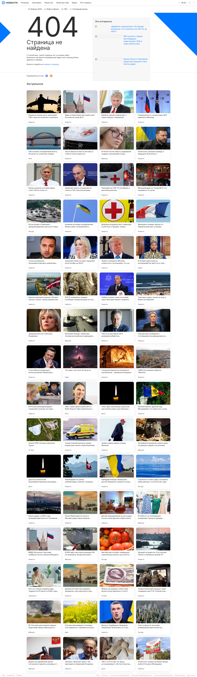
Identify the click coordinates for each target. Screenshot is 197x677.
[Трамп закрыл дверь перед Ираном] (117, 435)
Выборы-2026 (36, 9)
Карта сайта (191, 675)
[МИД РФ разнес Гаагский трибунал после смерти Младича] (44, 545)
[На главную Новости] (11, 2)
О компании (11, 675)
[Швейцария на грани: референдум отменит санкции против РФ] (80, 472)
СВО (65, 9)
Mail (3, 675)
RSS (97, 675)
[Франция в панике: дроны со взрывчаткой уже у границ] (153, 217)
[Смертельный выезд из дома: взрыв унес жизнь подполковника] (80, 435)
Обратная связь (180, 675)
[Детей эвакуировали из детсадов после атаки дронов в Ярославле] (117, 508)
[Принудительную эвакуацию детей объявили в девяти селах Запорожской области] (117, 472)
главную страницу (51, 64)
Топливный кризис (80, 9)
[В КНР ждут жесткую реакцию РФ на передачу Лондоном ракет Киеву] (80, 545)
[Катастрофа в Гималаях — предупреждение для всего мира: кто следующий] (44, 217)
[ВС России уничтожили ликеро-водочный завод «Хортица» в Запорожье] (44, 617)
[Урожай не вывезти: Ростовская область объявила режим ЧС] (153, 545)
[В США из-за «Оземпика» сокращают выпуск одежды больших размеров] (153, 508)
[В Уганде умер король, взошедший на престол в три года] (153, 253)
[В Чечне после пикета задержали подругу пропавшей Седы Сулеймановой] (117, 144)
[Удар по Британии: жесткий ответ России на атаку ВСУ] (80, 107)
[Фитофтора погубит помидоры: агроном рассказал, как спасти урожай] (117, 545)
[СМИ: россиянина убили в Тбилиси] (153, 362)
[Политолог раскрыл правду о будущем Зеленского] (153, 144)
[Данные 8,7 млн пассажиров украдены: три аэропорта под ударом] (80, 581)
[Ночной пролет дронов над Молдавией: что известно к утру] (153, 399)
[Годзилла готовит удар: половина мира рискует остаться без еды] (153, 472)
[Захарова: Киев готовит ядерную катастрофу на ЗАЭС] (80, 253)
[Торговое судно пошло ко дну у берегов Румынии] (153, 290)
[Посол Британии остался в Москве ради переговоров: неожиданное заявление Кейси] (80, 508)
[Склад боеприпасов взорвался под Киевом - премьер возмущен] (117, 362)
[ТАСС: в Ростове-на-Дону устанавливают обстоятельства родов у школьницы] (117, 654)
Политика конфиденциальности (141, 675)
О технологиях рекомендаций (119, 675)
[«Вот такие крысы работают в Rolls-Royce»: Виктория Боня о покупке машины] (80, 399)
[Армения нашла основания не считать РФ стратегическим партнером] (80, 180)
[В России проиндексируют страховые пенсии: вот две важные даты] (44, 399)
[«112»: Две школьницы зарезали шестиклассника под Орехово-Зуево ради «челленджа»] (117, 399)
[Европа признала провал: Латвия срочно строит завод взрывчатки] (44, 290)
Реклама (19, 675)
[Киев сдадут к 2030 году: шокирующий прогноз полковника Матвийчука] (44, 508)
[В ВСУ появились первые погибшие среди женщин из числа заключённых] (80, 290)
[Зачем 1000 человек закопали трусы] (44, 435)
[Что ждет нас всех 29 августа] (80, 362)
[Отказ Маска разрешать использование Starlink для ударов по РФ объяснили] (44, 362)
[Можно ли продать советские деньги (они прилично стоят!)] (117, 581)
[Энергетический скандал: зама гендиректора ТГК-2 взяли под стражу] (153, 581)
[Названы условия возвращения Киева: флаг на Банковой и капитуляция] (80, 217)
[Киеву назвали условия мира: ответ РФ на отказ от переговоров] (44, 180)
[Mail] (3, 2)
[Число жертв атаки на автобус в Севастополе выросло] (80, 144)
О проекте (104, 675)
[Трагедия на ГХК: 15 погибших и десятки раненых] (117, 180)
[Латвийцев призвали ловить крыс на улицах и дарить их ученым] (153, 435)
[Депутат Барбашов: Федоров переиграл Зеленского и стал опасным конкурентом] (117, 617)
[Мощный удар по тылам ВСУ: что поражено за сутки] (153, 180)
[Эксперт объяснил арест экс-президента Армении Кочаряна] (80, 654)
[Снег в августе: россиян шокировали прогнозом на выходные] (153, 617)
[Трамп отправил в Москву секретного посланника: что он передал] (117, 253)
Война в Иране (53, 9)
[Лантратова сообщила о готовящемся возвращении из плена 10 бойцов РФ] (153, 326)
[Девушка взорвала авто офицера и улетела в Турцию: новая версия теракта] (117, 217)
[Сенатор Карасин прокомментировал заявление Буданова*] (44, 253)
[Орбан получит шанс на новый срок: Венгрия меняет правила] (117, 290)
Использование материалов (163, 675)
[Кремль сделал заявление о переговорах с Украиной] (117, 107)
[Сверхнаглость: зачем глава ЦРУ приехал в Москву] (153, 107)
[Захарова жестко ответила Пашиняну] (44, 326)
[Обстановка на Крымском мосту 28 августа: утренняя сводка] (44, 144)
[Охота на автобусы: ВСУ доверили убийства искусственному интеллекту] (117, 326)
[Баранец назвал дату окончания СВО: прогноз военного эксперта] (44, 107)
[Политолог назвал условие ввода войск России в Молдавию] (153, 654)
